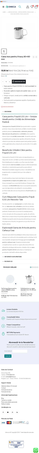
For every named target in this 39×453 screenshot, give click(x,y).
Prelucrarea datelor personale (9, 402)
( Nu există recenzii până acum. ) (17, 66)
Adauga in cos (20, 81)
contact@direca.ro (10, 376)
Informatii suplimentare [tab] (13, 256)
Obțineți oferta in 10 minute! (9, 386)
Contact (3, 388)
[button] (31, 267)
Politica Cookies (5, 404)
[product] (10, 279)
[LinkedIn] (17, 412)
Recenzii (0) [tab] (8, 261)
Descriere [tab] (7, 111)
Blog (2, 398)
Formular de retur (6, 391)
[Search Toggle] (19, 7)
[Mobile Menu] (3, 6)
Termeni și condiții (6, 400)
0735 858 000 (10, 374)
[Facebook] (3, 412)
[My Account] (27, 6)
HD (6, 76)
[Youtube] (8, 412)
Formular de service (6, 390)
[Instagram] (12, 412)
